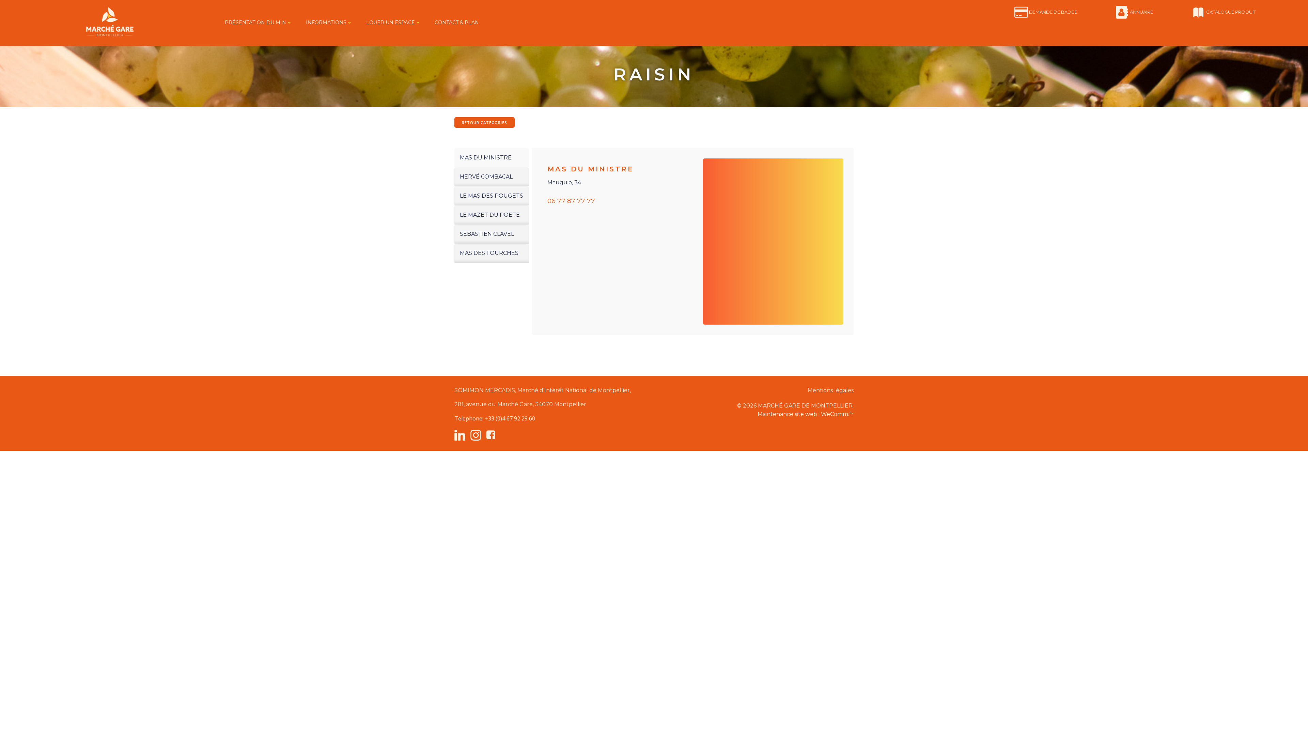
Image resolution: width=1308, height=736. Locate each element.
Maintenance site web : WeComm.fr (806, 414)
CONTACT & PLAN (457, 22)
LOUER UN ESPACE (390, 22)
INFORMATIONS (326, 22)
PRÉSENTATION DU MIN (255, 22)
